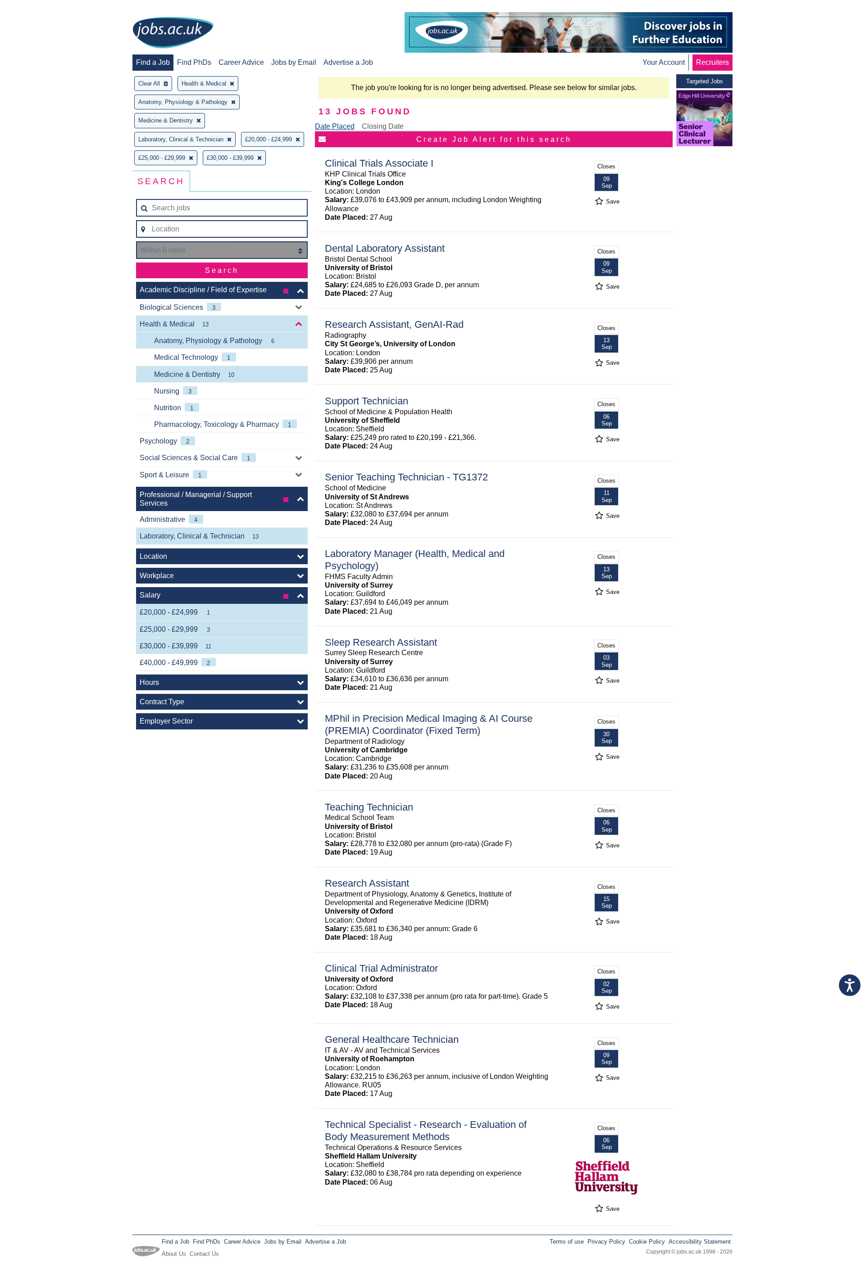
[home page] (173, 33)
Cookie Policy (647, 1241)
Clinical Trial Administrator (381, 968)
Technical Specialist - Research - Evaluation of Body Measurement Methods (426, 1130)
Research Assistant (367, 883)
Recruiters (712, 62)
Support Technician (366, 401)
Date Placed (335, 126)
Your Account (663, 62)
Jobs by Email (293, 62)
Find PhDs (194, 62)
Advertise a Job (348, 62)
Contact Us (204, 1253)
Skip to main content (36, 8)
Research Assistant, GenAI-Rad (394, 324)
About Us (174, 1253)
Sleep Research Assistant (381, 642)
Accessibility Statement (700, 1241)
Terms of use (567, 1241)
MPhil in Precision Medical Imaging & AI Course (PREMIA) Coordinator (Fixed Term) (429, 724)
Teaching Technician (369, 807)
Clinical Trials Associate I (379, 163)
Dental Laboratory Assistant (385, 248)
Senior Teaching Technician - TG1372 (406, 477)
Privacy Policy (606, 1241)
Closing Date (383, 126)
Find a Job (153, 62)
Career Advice (241, 62)
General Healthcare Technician (392, 1039)
